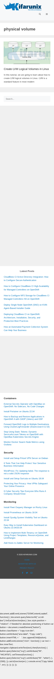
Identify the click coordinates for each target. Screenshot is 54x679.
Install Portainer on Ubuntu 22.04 (19, 411)
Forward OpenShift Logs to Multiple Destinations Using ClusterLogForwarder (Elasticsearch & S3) (27, 425)
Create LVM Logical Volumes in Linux (26, 69)
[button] (39, 14)
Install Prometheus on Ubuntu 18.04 (20, 512)
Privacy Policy (27, 568)
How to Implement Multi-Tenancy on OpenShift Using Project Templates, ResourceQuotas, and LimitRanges (26, 535)
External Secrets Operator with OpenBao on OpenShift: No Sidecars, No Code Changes (24, 405)
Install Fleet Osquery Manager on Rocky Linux (25, 507)
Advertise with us (27, 564)
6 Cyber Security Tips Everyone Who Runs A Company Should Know (25, 492)
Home (27, 560)
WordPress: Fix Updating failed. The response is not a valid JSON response (26, 472)
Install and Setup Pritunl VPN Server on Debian (26, 458)
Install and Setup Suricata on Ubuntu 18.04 (24, 478)
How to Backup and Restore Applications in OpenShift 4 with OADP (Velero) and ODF (24, 417)
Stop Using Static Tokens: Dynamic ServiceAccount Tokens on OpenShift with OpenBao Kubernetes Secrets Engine (23, 434)
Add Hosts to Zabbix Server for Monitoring (23, 543)
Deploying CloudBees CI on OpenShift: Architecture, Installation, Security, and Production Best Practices (22, 317)
